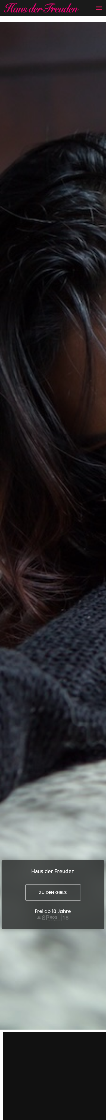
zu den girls (53, 892)
